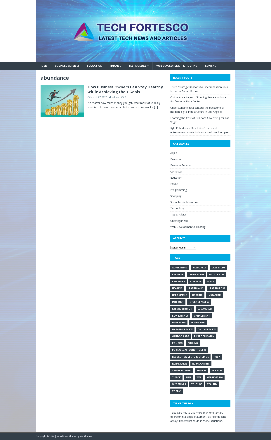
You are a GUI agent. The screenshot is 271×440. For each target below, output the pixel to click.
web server (179, 384)
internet (178, 301)
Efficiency (178, 281)
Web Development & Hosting (176, 66)
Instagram (214, 295)
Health (174, 183)
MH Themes (86, 436)
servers (201, 370)
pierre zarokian (204, 336)
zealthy (212, 384)
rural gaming (201, 363)
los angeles (205, 308)
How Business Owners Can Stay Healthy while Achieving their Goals (125, 89)
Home (43, 66)
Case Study (218, 267)
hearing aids (195, 288)
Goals (210, 281)
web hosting (215, 377)
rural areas (179, 363)
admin (115, 97)
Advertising (179, 267)
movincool (198, 322)
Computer (176, 171)
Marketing (179, 322)
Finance (115, 66)
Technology (137, 66)
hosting (197, 295)
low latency (180, 315)
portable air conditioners (189, 349)
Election (195, 281)
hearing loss (217, 288)
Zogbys (176, 391)
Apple (173, 153)
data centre (217, 274)
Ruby (217, 356)
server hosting (182, 370)
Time (188, 377)
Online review (207, 329)
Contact (211, 66)
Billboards (199, 267)
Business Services (67, 66)
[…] (156, 107)
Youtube (196, 384)
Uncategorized (179, 220)
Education (94, 66)
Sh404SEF (216, 370)
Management (202, 315)
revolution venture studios (190, 356)
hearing (177, 288)
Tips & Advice (178, 214)
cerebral (177, 274)
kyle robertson (182, 308)
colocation (196, 274)
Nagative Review (182, 329)
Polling (193, 343)
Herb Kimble (179, 295)
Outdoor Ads (180, 336)
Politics (177, 343)
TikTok (176, 377)
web (199, 377)
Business (175, 159)
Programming (178, 190)
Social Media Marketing (184, 202)
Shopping (175, 196)
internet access (199, 301)
